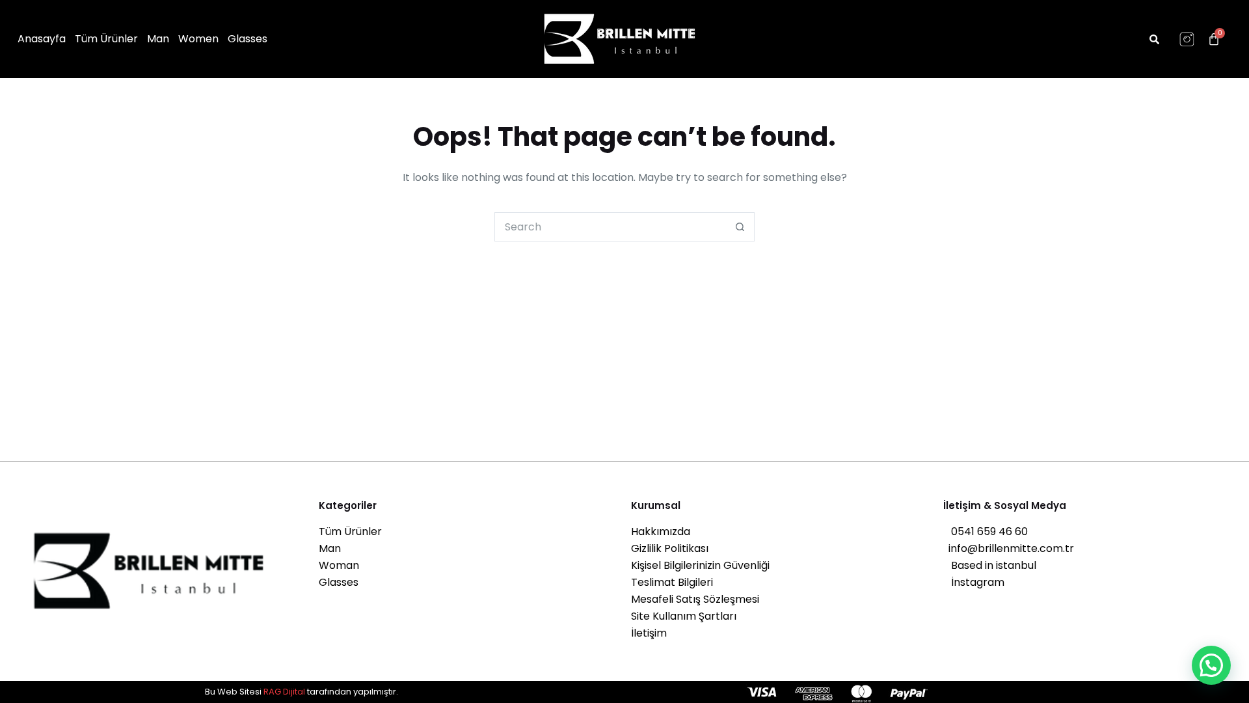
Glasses (247, 39)
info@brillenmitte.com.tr (1008, 548)
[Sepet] (1214, 39)
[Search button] (740, 227)
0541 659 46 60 (985, 531)
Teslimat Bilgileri (672, 582)
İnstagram (973, 582)
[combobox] (610, 226)
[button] (1211, 665)
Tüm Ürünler (106, 39)
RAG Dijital (284, 691)
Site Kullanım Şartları (683, 616)
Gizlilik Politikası (669, 548)
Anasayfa (42, 39)
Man (158, 39)
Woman (339, 565)
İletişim (649, 633)
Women (198, 39)
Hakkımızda (660, 531)
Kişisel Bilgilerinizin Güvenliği (700, 565)
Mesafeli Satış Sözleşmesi (695, 599)
